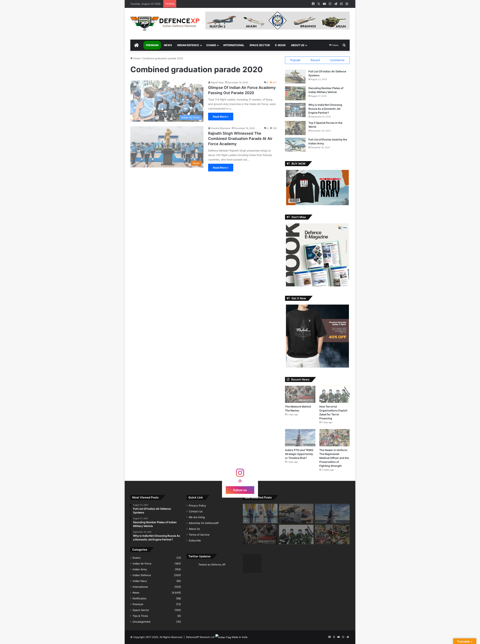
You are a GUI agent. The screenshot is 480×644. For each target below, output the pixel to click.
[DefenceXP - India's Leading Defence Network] (165, 23)
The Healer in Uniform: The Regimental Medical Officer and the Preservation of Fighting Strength (334, 457)
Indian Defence (188, 45)
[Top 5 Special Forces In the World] (295, 128)
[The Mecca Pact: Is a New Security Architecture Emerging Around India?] (260, 513)
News (168, 45)
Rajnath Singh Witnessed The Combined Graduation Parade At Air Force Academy (240, 138)
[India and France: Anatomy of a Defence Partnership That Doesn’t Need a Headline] (296, 513)
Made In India (239, 637)
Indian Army (140, 569)
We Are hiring (197, 517)
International (233, 45)
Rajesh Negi (217, 82)
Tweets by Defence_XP (211, 564)
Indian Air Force (142, 563)
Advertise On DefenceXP (204, 523)
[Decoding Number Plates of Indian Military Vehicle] (295, 93)
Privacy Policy (197, 505)
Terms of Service (199, 534)
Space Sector (260, 45)
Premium (152, 45)
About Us (297, 45)
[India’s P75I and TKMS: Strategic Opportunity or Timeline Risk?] (300, 437)
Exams (211, 45)
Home (136, 58)
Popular (295, 60)
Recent (315, 60)
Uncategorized (141, 621)
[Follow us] (240, 475)
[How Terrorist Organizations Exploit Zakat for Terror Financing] (334, 394)
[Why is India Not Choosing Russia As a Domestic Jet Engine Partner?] (295, 110)
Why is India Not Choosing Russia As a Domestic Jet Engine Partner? (325, 108)
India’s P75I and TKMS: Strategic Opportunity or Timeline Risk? (299, 453)
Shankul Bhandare (220, 128)
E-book (280, 45)
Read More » (221, 116)
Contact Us (195, 511)
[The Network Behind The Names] (300, 394)
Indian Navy (140, 580)
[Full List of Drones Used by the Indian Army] (295, 145)
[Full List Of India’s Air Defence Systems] (295, 77)
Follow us (240, 490)
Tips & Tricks (140, 615)
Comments (337, 60)
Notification (139, 598)
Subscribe (195, 540)
